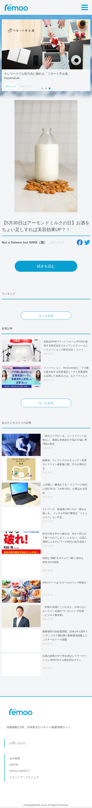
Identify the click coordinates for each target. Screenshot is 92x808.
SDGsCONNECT (19, 771)
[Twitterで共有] (87, 242)
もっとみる (46, 315)
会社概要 (14, 758)
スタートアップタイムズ (24, 777)
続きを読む (46, 266)
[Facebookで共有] (80, 242)
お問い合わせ (17, 743)
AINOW (13, 764)
